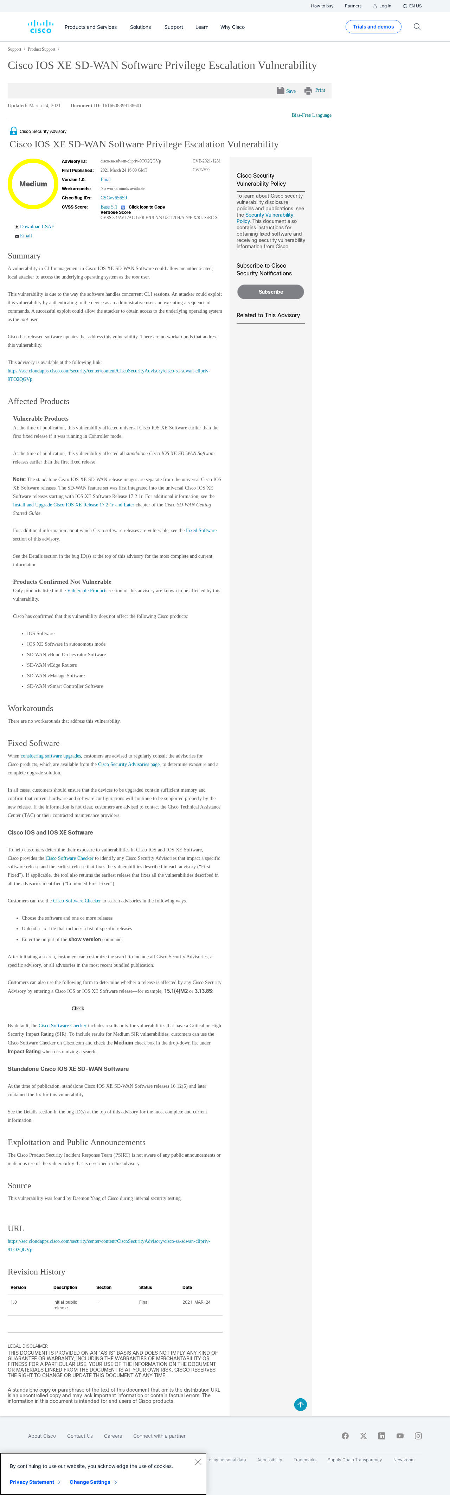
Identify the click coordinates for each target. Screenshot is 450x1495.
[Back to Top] (300, 1404)
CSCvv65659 (114, 197)
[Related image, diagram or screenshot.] (14, 131)
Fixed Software (201, 530)
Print (320, 90)
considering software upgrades (51, 756)
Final (106, 179)
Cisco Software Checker (70, 858)
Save (291, 91)
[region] (103, 1474)
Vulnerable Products (87, 590)
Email (26, 235)
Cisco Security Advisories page (129, 764)
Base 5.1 (109, 207)
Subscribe (271, 292)
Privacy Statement (32, 1482)
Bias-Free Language (312, 115)
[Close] (197, 1461)
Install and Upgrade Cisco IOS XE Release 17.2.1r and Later (73, 504)
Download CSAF (37, 226)
